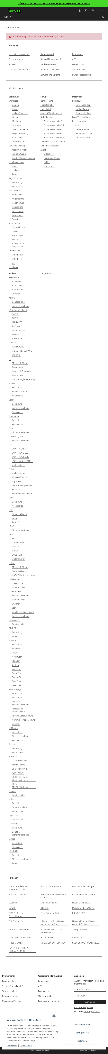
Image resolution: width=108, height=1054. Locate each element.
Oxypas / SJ (14, 620)
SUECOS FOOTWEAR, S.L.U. (85, 943)
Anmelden (90, 1002)
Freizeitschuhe (47, 105)
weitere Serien (18, 465)
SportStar (16, 681)
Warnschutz (17, 137)
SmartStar (17, 673)
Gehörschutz (18, 203)
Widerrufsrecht (79, 70)
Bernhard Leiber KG (18, 894)
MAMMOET (17, 322)
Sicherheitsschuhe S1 (53, 121)
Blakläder (13, 903)
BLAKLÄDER (14, 343)
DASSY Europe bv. (48, 903)
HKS (11, 534)
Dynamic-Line (18, 587)
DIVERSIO (13, 851)
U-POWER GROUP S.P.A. (20, 938)
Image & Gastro (19, 154)
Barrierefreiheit (47, 54)
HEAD (11, 526)
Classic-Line (17, 583)
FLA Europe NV (16, 921)
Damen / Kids (18, 600)
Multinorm (16, 121)
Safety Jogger (15, 689)
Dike (11, 428)
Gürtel (15, 231)
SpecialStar (17, 677)
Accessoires (17, 752)
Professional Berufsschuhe (18, 710)
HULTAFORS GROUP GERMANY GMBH (18, 949)
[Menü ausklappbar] (3, 9)
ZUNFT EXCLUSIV (20, 457)
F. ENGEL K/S (78, 913)
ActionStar (17, 657)
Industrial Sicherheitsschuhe (20, 703)
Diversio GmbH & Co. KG (83, 908)
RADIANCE (17, 326)
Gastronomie (18, 367)
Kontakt (12, 64)
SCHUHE (16, 355)
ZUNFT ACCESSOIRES (22, 461)
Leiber (11, 563)
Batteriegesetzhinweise (83, 75)
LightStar (16, 669)
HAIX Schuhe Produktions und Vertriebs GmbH (52, 922)
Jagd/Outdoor (15, 178)
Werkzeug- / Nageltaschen (18, 245)
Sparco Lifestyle (83, 113)
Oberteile (16, 125)
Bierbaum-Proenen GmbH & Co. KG (53, 896)
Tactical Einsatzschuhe (22, 716)
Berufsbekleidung (17, 146)
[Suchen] (103, 17)
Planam (12, 640)
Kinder (15, 117)
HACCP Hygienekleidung (23, 158)
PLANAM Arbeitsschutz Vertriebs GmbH (51, 931)
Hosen (15, 109)
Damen (15, 105)
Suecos (12, 791)
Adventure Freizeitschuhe (23, 720)
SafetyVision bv (79, 929)
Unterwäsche (15, 251)
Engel (11, 498)
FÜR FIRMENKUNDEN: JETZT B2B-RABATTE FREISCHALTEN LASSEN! (54, 3)
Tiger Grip (13, 815)
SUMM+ (15, 334)
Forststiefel (45, 109)
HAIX (11, 510)
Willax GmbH (46, 938)
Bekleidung (17, 182)
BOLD (14, 538)
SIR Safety (13, 728)
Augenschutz (18, 199)
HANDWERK (18, 347)
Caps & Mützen (19, 227)
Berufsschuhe (46, 101)
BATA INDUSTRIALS (18, 310)
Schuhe (75, 125)
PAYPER (12, 628)
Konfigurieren (82, 1032)
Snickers (12, 744)
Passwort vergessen (83, 1007)
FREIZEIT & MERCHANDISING (20, 785)
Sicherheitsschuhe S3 (53, 133)
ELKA (11, 469)
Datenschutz (26, 1045)
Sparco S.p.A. (78, 938)
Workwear (13, 101)
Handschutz (17, 207)
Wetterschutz (18, 290)
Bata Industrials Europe (83, 886)
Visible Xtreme (19, 473)
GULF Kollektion (83, 105)
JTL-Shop (93, 1050)
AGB (74, 59)
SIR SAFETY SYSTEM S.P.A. (52, 943)
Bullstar (12, 383)
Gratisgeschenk (16, 59)
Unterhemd (17, 255)
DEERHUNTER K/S (81, 903)
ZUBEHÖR (17, 555)
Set (13, 263)
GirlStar (15, 665)
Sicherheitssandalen (49, 146)
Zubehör (16, 174)
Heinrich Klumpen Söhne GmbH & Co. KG (83, 922)
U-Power (13, 824)
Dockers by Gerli (16, 436)
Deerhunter (14, 416)
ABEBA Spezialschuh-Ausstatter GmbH (19, 888)
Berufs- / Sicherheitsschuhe (20, 833)
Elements (16, 489)
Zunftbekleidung (19, 142)
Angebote (46, 273)
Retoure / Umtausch (18, 70)
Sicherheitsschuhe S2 (53, 129)
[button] (79, 10)
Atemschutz (17, 195)
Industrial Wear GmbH (19, 929)
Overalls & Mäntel (20, 129)
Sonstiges (16, 219)
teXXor (12, 799)
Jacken (15, 170)
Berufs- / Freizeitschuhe (23, 612)
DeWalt (12, 908)
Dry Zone (16, 481)
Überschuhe (49, 166)
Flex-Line (16, 591)
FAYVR (15, 318)
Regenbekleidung (20, 133)
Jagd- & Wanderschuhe (51, 113)
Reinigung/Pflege (52, 158)
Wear (14, 518)
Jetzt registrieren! (92, 1012)
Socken (15, 239)
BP (10, 359)
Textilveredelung (48, 64)
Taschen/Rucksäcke (81, 137)
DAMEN (15, 547)
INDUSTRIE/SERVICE (22, 351)
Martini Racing (82, 109)
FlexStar (16, 661)
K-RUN (15, 551)
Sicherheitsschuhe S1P (54, 125)
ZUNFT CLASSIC (20, 449)
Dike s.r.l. (44, 908)
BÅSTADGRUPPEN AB (50, 886)
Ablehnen (82, 1041)
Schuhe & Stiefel (19, 392)
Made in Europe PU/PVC (23, 485)
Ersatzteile (49, 154)
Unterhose (17, 259)
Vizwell (12, 839)
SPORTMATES (18, 330)
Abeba (12, 298)
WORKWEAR (18, 773)
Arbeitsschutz (15, 191)
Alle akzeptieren (82, 1024)
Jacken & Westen (20, 113)
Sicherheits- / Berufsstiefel (52, 142)
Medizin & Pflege (19, 150)
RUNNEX (13, 653)
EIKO (11, 445)
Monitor (12, 608)
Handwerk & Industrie (22, 371)
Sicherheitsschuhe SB (54, 137)
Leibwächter (14, 579)
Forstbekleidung (16, 162)
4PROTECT (14, 277)
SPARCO (13, 756)
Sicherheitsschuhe (48, 117)
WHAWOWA (18, 338)
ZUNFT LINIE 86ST (21, 453)
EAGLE (15, 314)
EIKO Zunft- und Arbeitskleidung (16, 914)
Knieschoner (17, 211)
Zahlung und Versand (50, 75)
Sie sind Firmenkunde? (19, 54)
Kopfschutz (17, 215)
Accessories (17, 186)
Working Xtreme (19, 477)
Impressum (12, 1045)
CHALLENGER (18, 542)
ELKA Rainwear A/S (49, 913)
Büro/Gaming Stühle (81, 117)
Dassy (11, 400)
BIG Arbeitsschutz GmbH (83, 894)
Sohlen (47, 162)
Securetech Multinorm (22, 494)
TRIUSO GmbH (15, 943)
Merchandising (79, 121)
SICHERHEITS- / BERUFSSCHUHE (20, 778)
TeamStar (16, 685)
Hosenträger (17, 235)
